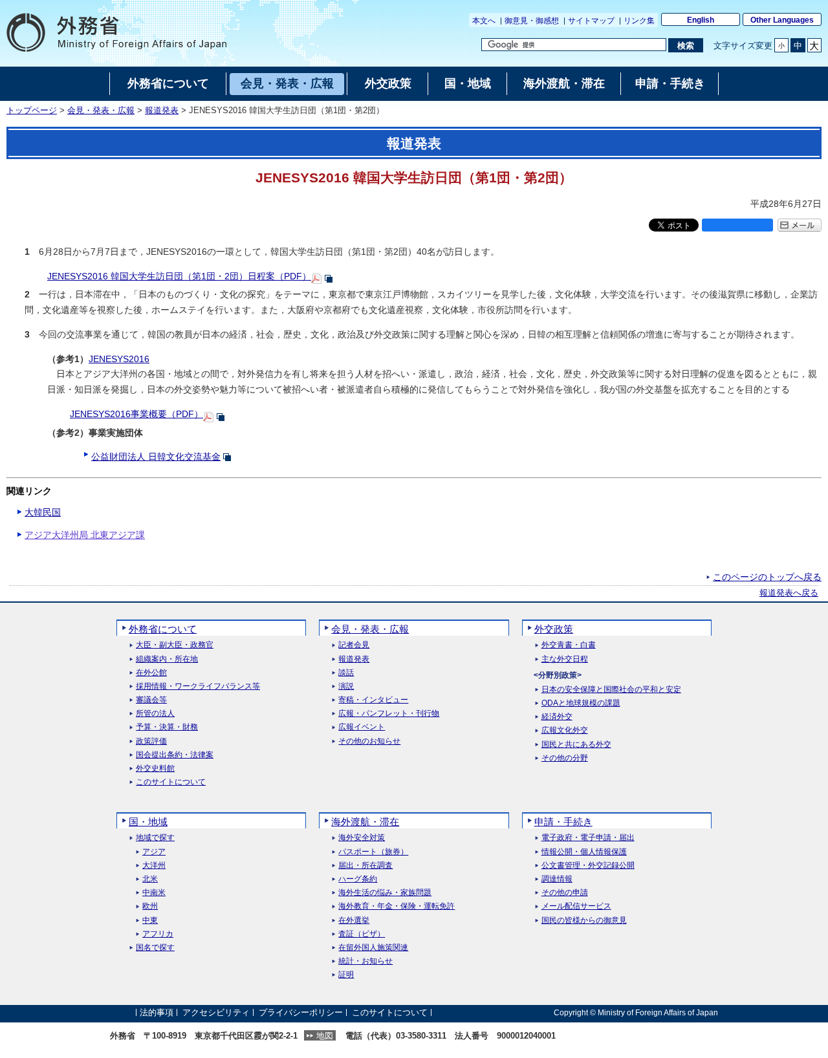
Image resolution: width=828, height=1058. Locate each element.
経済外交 (556, 717)
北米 (150, 879)
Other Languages (782, 20)
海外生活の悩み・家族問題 (384, 893)
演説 (346, 686)
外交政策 (553, 628)
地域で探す (155, 838)
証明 (346, 975)
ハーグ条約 (357, 879)
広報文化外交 (564, 730)
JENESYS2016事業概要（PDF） (136, 414)
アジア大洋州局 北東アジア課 (85, 535)
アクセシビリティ (216, 1012)
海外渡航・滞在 (365, 821)
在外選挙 (353, 920)
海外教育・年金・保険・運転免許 (396, 906)
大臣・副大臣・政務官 (174, 645)
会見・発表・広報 (101, 110)
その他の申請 (564, 893)
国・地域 (148, 821)
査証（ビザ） (361, 934)
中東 (150, 920)
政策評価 (151, 741)
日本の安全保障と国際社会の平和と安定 (611, 690)
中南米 (154, 893)
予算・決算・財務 (167, 727)
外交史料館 (155, 768)
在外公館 (151, 673)
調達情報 (556, 879)
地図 (324, 1036)
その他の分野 (564, 758)
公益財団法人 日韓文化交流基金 (156, 456)
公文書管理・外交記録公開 (588, 865)
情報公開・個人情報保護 (584, 852)
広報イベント (361, 727)
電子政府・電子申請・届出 (588, 838)
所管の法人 (155, 713)
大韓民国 (43, 512)
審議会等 (151, 700)
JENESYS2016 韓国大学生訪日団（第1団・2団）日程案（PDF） (179, 276)
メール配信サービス (576, 906)
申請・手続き (563, 821)
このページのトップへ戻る (767, 576)
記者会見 (353, 645)
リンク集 (639, 20)
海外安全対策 (361, 838)
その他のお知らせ (369, 741)
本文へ (484, 20)
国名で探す (155, 948)
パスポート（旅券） (373, 852)
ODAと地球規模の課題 (580, 703)
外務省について (163, 628)
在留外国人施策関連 (373, 948)
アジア (154, 852)
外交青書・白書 (568, 645)
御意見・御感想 (532, 20)
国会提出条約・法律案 (174, 755)
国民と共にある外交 (576, 744)
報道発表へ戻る (788, 593)
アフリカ (157, 934)
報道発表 (162, 110)
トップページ (31, 110)
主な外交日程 (564, 659)
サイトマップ (591, 20)
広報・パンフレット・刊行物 (388, 713)
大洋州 (154, 865)
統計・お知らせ (365, 961)
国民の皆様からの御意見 (584, 920)
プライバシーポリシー (301, 1012)
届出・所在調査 (365, 865)
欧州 (150, 906)
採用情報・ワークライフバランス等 (198, 686)
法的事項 (156, 1012)
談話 (346, 673)
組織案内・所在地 (167, 659)
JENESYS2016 (119, 359)
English (700, 20)
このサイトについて (171, 782)
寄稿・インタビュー (373, 700)
